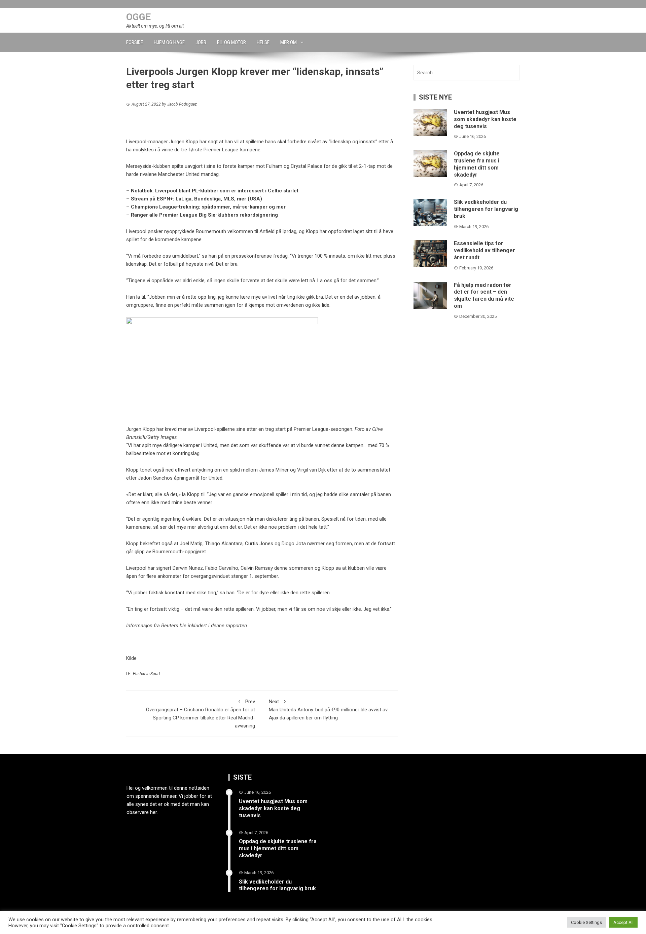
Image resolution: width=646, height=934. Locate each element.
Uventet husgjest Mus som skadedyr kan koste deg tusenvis (485, 119)
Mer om (288, 42)
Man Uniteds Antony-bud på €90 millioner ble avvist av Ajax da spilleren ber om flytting (328, 710)
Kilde (131, 658)
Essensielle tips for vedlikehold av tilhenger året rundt (484, 250)
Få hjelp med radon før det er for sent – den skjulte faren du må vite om (484, 295)
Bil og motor (231, 42)
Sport (155, 673)
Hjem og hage (169, 42)
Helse (263, 42)
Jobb (200, 42)
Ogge (138, 17)
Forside (134, 42)
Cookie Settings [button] (586, 922)
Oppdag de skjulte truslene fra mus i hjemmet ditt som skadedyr (477, 164)
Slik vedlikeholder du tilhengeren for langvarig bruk (486, 209)
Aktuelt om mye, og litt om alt (155, 26)
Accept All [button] (623, 922)
